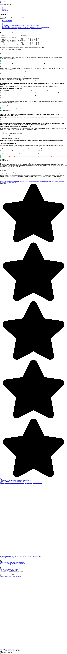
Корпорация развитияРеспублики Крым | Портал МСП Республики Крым (12, 563)
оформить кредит (53, 181)
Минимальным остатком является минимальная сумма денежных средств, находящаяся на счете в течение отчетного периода (23, 23)
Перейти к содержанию (4, 0)
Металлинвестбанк (42, 181)
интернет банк (7, 181)
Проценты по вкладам (4, 2)
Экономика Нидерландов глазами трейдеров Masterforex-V (10, 649)
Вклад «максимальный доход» (7, 20)
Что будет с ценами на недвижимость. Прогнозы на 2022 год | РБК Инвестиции (13, 559)
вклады (3, 181)
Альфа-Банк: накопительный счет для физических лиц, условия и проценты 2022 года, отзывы (16, 480)
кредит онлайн (24, 181)
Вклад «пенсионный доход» (7, 21)
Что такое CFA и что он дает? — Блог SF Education (8, 570)
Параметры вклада (5, 26)
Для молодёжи (4, 8)
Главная (3, 22)
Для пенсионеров (5, 10)
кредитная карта (36, 181)
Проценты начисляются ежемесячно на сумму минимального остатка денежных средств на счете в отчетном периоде (22, 28)
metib (1, 181)
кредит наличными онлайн (17, 181)
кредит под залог (30, 181)
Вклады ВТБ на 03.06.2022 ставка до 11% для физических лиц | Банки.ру (12, 573)
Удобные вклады (5, 7)
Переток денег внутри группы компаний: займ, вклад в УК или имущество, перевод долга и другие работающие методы (20, 556)
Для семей (4, 9)
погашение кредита (3, 182)
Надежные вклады (5, 6)
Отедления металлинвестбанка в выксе (8, 24)
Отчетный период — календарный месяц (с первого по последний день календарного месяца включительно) (20, 25)
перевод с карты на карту (60, 181)
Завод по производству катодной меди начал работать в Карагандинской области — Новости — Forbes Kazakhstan (19, 566)
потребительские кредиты (11, 182)
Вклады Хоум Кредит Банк (8, 16)
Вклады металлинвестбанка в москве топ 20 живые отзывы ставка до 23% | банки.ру (16, 30)
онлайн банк (47, 181)
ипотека (11, 181)
